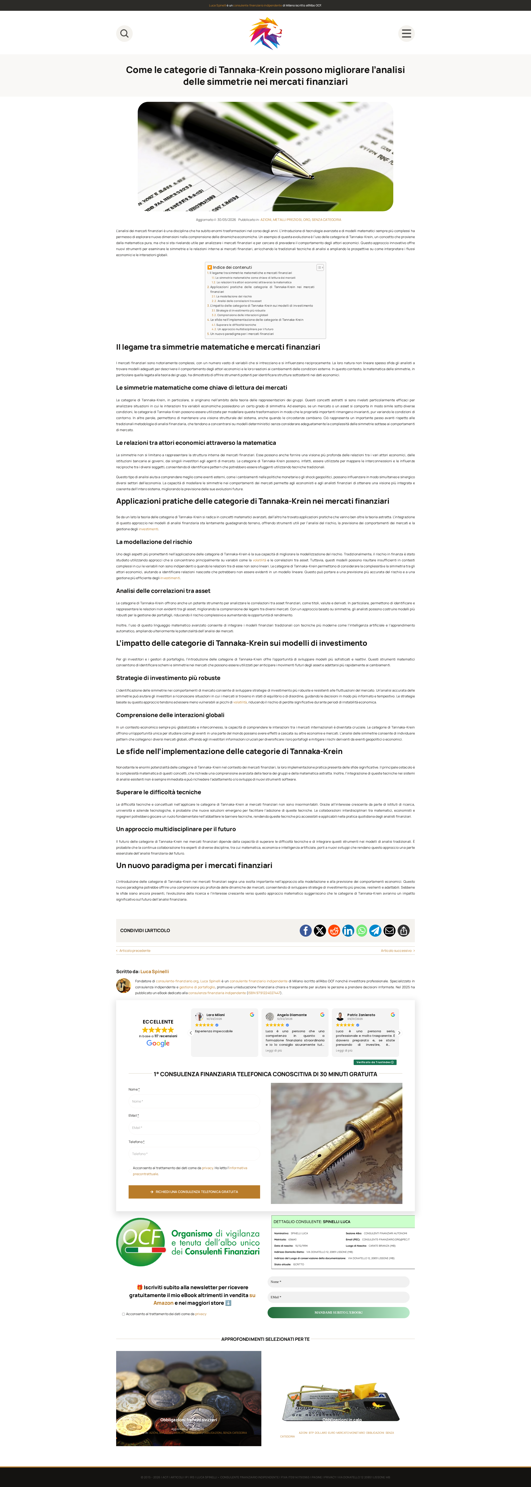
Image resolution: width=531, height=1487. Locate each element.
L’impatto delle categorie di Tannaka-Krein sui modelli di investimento (261, 306)
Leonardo (355, 1015)
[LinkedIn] (348, 930)
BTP (311, 1433)
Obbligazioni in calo (342, 1420)
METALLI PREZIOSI (287, 219)
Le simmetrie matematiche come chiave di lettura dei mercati (255, 278)
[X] (320, 930)
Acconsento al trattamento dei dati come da (165, 1314)
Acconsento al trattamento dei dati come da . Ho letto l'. (190, 1171)
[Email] (389, 930)
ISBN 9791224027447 (264, 993)
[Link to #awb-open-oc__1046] (124, 33)
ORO (306, 219)
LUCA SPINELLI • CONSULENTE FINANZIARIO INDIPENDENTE (238, 1477)
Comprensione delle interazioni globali (242, 315)
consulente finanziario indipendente (257, 5)
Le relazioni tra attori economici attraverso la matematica (254, 282)
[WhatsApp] (361, 930)
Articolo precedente (135, 950)
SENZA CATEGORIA (326, 219)
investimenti (148, 529)
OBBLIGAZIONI (213, 1433)
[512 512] (265, 18)
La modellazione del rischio (234, 296)
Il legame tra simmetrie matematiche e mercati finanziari (251, 273)
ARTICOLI (177, 1477)
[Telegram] (375, 930)
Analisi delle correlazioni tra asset (240, 301)
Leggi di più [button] (203, 1051)
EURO (169, 1433)
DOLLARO (321, 1433)
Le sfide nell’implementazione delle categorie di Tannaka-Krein (257, 320)
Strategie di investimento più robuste (240, 310)
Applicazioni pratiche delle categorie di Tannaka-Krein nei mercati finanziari (262, 289)
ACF (165, 1477)
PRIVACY (330, 1477)
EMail (134, 1115)
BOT (161, 1433)
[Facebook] (306, 930)
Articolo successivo (396, 950)
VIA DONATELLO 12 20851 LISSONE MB (364, 1477)
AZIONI (266, 219)
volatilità (259, 560)
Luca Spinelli (217, 5)
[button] (399, 1033)
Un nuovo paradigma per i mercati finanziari (242, 334)
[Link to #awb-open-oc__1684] (406, 33)
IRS (192, 1477)
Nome (134, 1089)
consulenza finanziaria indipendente (217, 993)
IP (186, 1477)
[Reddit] (334, 930)
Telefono (137, 1141)
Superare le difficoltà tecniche (236, 325)
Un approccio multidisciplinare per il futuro (245, 329)
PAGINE (317, 1477)
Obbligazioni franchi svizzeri (188, 1420)
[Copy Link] (404, 930)
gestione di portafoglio (197, 987)
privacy (207, 1168)
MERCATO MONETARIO (188, 1433)
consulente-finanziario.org (177, 981)
